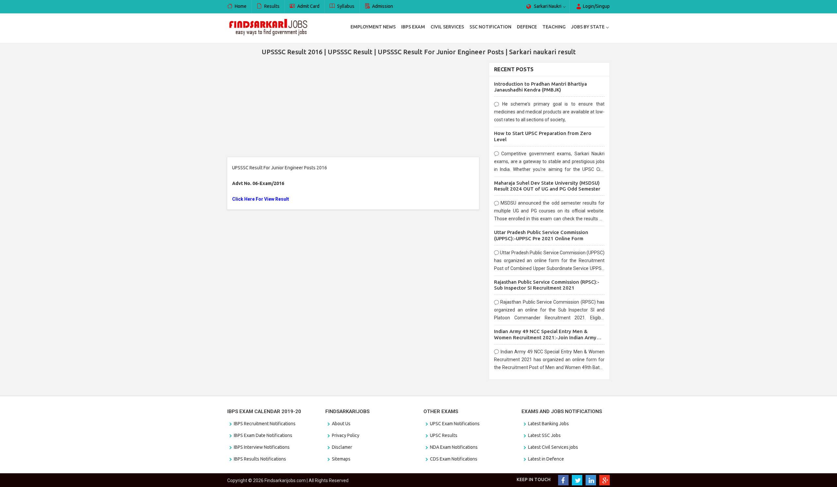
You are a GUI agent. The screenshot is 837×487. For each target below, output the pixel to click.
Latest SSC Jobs (544, 435)
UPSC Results (443, 435)
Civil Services (447, 26)
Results (271, 6)
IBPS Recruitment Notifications (265, 423)
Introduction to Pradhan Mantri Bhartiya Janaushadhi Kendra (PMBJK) (540, 87)
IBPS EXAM (413, 26)
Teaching (554, 26)
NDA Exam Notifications (454, 447)
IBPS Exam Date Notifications (263, 435)
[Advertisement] (353, 108)
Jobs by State (588, 26)
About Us (341, 423)
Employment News (373, 26)
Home (240, 6)
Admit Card (307, 6)
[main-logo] (268, 26)
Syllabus (345, 6)
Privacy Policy (345, 435)
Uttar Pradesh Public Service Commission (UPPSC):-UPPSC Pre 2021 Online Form (541, 235)
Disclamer (342, 447)
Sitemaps (341, 459)
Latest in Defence (546, 459)
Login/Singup (596, 6)
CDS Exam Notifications (453, 459)
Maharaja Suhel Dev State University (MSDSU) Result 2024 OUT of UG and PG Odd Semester (547, 186)
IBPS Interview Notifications (262, 447)
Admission (382, 6)
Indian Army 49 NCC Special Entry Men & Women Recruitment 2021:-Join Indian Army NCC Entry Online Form (545, 337)
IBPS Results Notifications (260, 459)
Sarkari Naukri (547, 6)
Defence (527, 26)
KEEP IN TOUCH (534, 479)
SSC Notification (490, 26)
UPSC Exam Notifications (455, 423)
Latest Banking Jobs (548, 423)
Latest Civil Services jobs (553, 447)
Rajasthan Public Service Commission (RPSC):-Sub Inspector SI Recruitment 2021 (546, 285)
